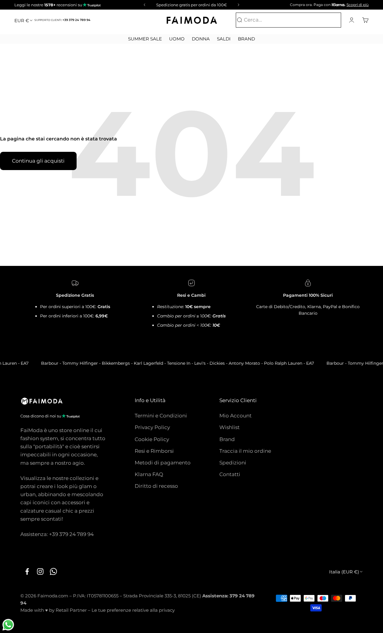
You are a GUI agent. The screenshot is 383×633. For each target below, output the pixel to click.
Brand (246, 39)
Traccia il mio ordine (245, 451)
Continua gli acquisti (38, 161)
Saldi (224, 39)
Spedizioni (232, 463)
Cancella (329, 20)
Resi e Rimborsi (154, 451)
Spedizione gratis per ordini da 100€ (191, 4)
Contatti (229, 474)
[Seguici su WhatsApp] (53, 571)
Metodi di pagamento (163, 463)
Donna (201, 39)
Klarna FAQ (149, 474)
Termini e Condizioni (161, 416)
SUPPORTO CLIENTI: (62, 20)
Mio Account (235, 416)
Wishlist (229, 427)
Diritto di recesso (156, 486)
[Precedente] (143, 4)
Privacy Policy (152, 427)
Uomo (177, 39)
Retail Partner (71, 610)
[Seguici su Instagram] (40, 571)
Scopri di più (357, 4)
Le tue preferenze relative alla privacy (133, 610)
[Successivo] (239, 4)
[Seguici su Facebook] (27, 571)
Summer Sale (145, 39)
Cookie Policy (152, 439)
